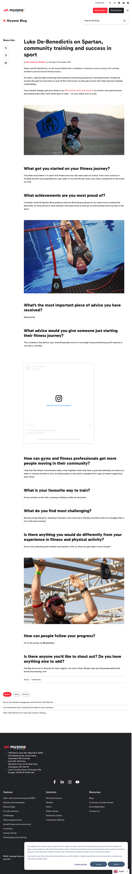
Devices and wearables (14, 802)
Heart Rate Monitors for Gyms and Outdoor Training (24, 713)
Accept (98, 864)
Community (36, 680)
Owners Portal (9, 833)
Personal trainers (54, 798)
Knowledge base (97, 806)
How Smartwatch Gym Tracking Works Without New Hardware (28, 707)
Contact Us (99, 3)
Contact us (94, 811)
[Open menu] (127, 10)
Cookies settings (81, 864)
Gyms (48, 806)
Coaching (7, 828)
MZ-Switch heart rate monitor (79, 90)
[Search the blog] (124, 20)
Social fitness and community (17, 824)
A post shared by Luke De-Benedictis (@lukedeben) (59, 439)
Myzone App (9, 806)
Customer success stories (101, 802)
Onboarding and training (14, 837)
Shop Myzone (116, 10)
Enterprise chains (54, 815)
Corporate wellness (55, 820)
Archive (26, 694)
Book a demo (100, 10)
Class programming (12, 820)
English (121, 871)
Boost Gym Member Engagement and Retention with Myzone (28, 702)
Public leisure (52, 811)
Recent (7, 694)
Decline (116, 864)
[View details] (110, 3)
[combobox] (120, 871)
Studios (49, 802)
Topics (16, 694)
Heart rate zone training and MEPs (19, 798)
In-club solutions (11, 811)
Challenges (8, 815)
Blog (91, 798)
